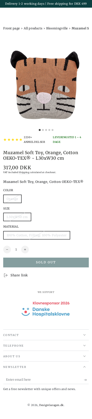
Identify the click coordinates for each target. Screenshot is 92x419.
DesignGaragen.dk (51, 405)
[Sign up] (86, 380)
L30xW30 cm (17, 218)
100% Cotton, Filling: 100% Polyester (36, 236)
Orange (14, 200)
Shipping (24, 172)
